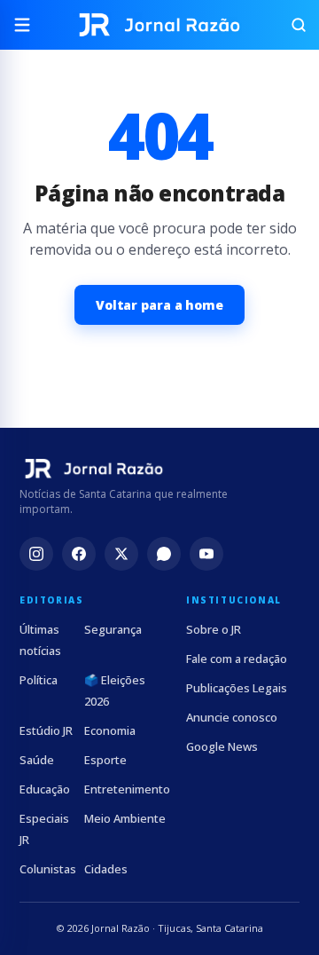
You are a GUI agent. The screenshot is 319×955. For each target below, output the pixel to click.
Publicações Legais (236, 688)
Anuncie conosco (231, 717)
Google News (222, 746)
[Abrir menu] (28, 25)
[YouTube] (206, 554)
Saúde (36, 760)
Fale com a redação (236, 659)
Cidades (106, 869)
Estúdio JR (46, 730)
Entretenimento (127, 789)
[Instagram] (36, 554)
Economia (110, 730)
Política (38, 680)
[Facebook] (79, 554)
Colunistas (47, 869)
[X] (121, 554)
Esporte (105, 760)
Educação (44, 789)
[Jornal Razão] (159, 24)
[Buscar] (291, 25)
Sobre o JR (213, 629)
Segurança (113, 629)
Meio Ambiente (125, 818)
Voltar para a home (159, 304)
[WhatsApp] (164, 554)
